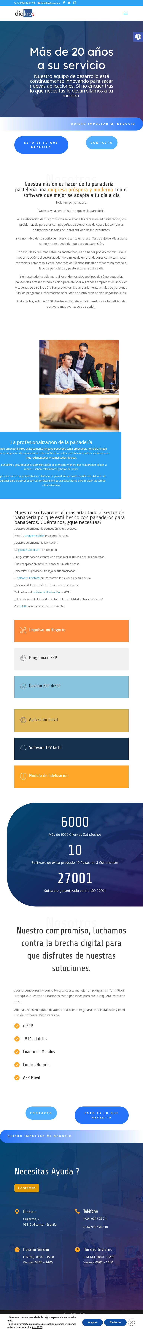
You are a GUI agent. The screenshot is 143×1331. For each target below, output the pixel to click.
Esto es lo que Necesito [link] (41, 145)
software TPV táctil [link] (28, 578)
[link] (138, 37)
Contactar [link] (26, 1187)
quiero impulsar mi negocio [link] (39, 1136)
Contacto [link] (101, 142)
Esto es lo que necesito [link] (102, 1115)
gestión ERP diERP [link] (29, 549)
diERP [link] (23, 606)
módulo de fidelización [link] (46, 592)
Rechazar (115, 1322)
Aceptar (92, 1322)
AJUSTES (37, 1327)
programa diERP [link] (35, 535)
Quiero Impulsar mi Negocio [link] (103, 123)
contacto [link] (41, 1113)
